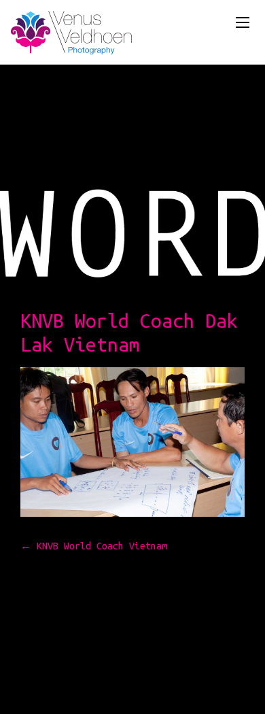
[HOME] (71, 35)
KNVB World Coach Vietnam (93, 546)
